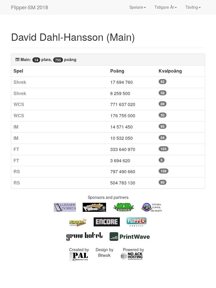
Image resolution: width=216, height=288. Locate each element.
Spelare (136, 7)
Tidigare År (164, 7)
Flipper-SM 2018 (29, 7)
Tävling (191, 7)
